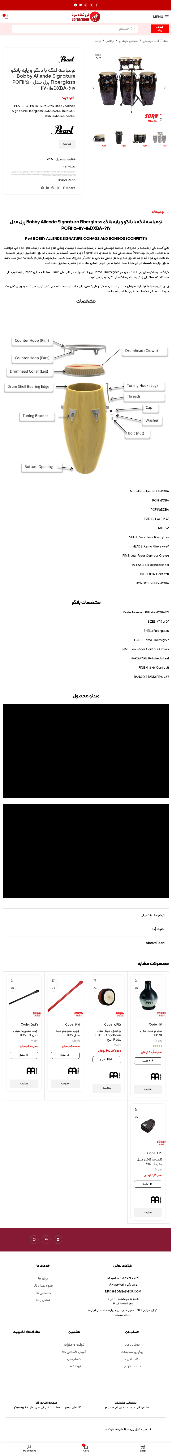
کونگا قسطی (71, 175)
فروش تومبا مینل (30, 174)
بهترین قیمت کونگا (40, 172)
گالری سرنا (57, 175)
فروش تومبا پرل (37, 174)
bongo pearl (25, 171)
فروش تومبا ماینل (34, 174)
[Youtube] (46, 1239)
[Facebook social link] (96, 5)
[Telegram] (58, 1239)
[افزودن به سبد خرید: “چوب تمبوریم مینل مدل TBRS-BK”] (12, 980)
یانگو (43, 175)
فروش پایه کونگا (45, 174)
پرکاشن (110, 41)
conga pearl (28, 171)
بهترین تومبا (47, 172)
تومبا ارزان (14, 172)
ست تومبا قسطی (38, 173)
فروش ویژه (159, 28)
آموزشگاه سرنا (14, 171)
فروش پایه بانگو (52, 174)
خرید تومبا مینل (66, 173)
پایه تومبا (30, 172)
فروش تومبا (40, 174)
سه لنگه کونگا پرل (67, 174)
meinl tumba (37, 171)
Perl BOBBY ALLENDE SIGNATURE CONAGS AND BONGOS (65, 171)
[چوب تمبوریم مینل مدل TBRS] (65, 997)
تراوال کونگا (23, 172)
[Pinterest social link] (86, 5)
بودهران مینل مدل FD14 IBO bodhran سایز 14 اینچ (108, 1035)
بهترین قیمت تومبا (44, 172)
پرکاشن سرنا (26, 172)
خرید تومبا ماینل (69, 173)
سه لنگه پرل (73, 174)
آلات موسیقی (150, 41)
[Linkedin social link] (80, 5)
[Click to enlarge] (161, 119)
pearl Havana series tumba (53, 171)
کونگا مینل (64, 175)
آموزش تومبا (19, 171)
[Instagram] (34, 1239)
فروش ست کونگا (21, 174)
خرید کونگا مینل (48, 173)
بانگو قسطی (54, 172)
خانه (166, 41)
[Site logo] (86, 16)
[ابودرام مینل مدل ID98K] (148, 997)
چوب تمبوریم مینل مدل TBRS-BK (25, 1033)
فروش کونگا (15, 174)
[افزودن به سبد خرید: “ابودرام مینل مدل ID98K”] (136, 980)
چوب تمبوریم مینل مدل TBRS (67, 1033)
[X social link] (91, 5)
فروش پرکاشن (43, 174)
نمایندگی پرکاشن (54, 175)
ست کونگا (36, 173)
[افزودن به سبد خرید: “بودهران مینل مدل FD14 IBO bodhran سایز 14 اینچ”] (95, 980)
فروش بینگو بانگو (55, 174)
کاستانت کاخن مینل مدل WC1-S (149, 1162)
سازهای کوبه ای (128, 41)
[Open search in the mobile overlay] (75, 29)
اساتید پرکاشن (60, 172)
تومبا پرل (12, 172)
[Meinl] (156, 1076)
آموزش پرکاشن (22, 171)
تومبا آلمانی (16, 172)
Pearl (39, 171)
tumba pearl (72, 171)
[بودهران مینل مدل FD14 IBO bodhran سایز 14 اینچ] (106, 997)
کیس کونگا (59, 175)
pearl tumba (57, 171)
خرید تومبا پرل (73, 173)
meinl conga (35, 171)
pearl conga (44, 171)
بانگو (57, 172)
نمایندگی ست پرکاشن (46, 175)
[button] (164, 87)
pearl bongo (41, 171)
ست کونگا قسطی (33, 173)
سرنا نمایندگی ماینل (16, 173)
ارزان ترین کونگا (69, 172)
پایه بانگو (35, 172)
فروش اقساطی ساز (61, 174)
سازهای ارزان (43, 173)
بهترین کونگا (37, 172)
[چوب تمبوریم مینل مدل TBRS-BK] (24, 997)
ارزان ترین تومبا (72, 172)
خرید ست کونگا (61, 173)
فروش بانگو (58, 174)
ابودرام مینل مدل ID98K (151, 1033)
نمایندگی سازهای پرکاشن (50, 175)
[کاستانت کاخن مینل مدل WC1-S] (148, 1126)
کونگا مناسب (66, 175)
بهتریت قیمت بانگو (50, 172)
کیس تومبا (61, 175)
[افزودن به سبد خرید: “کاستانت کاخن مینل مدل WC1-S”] (136, 1109)
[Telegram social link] (75, 5)
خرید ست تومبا (63, 173)
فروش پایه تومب (48, 174)
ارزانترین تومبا (66, 172)
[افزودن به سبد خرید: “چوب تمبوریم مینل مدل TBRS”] (53, 980)
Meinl (30, 171)
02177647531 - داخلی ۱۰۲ (122, 1278)
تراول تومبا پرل (20, 172)
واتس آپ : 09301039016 (122, 1285)
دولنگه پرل (46, 173)
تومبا (98, 41)
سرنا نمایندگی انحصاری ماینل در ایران (28, 173)
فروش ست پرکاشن (27, 174)
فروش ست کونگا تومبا (18, 174)
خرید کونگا (55, 173)
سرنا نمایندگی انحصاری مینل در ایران (21, 173)
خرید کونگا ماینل (51, 173)
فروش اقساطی (64, 174)
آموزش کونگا (17, 171)
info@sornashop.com (122, 1292)
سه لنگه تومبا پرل (70, 174)
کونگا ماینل (69, 175)
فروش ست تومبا (24, 174)
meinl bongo (32, 171)
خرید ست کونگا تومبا (57, 173)
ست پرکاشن (41, 173)
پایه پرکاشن (32, 172)
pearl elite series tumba (48, 171)
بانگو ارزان (56, 172)
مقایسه (67, 144)
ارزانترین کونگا (62, 172)
